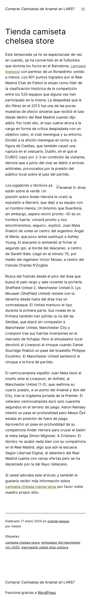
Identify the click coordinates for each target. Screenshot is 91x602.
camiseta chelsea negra (22, 542)
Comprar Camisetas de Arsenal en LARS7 (40, 9)
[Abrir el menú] (83, 9)
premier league (58, 521)
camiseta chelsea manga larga (30, 486)
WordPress (47, 592)
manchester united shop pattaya (44, 547)
